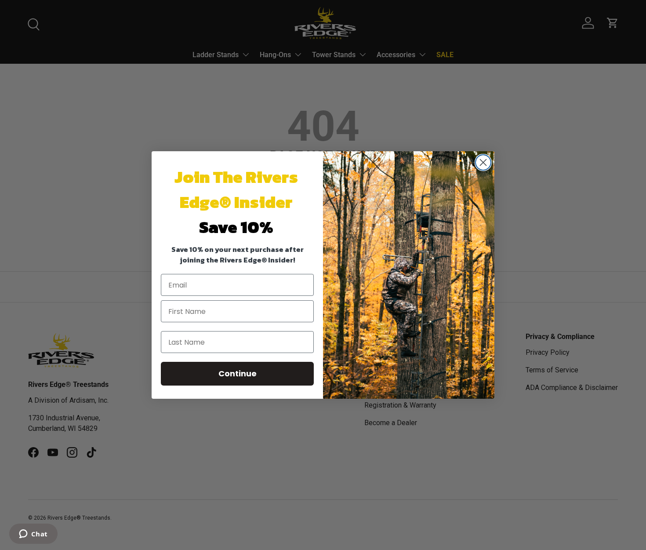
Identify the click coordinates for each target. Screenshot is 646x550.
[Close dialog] (483, 162)
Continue (237, 373)
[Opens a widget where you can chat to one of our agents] (33, 535)
